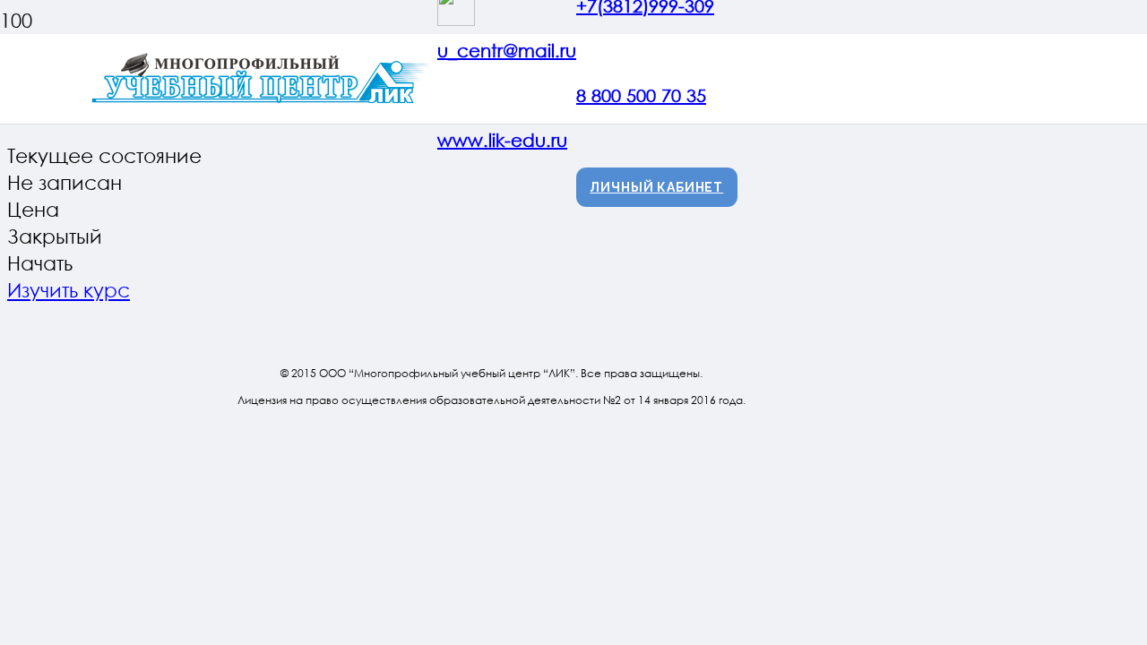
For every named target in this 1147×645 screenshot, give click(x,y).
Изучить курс (68, 290)
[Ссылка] (263, 102)
